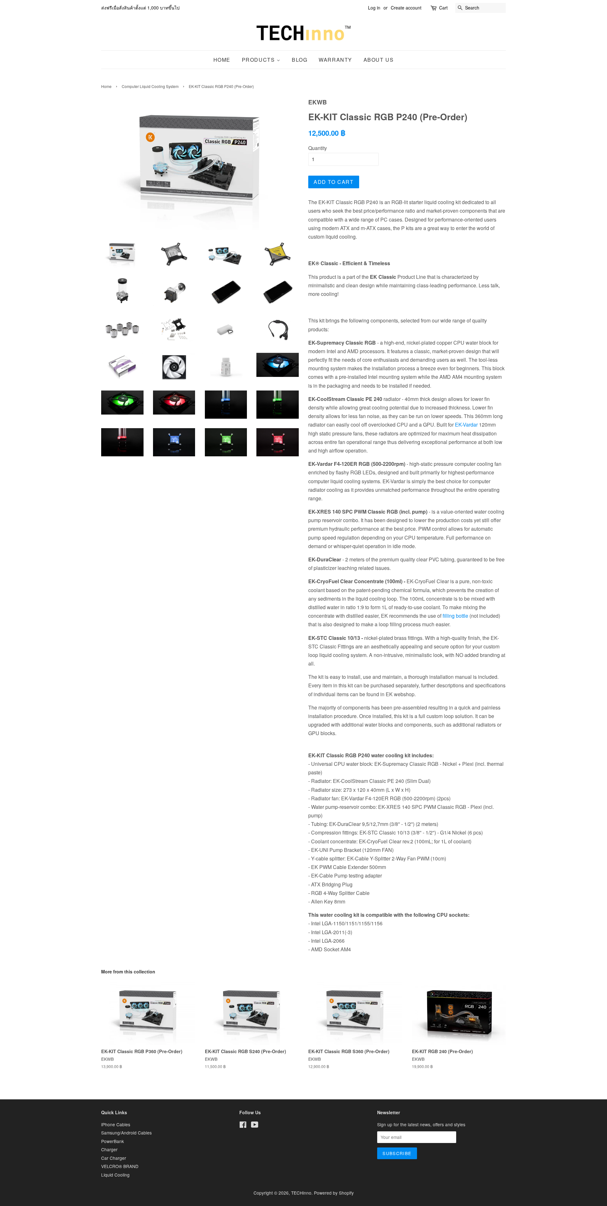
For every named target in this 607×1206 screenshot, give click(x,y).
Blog (299, 59)
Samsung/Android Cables (126, 1132)
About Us (379, 59)
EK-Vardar (466, 424)
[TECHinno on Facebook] (243, 1125)
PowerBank (112, 1141)
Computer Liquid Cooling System (150, 86)
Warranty (335, 59)
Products (259, 59)
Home (221, 59)
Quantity (317, 148)
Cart (443, 7)
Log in (374, 7)
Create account (406, 7)
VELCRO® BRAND (119, 1166)
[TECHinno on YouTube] (254, 1125)
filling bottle (455, 615)
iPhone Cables (115, 1124)
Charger (109, 1149)
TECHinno (301, 1193)
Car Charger (113, 1158)
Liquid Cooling (115, 1175)
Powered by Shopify (334, 1193)
